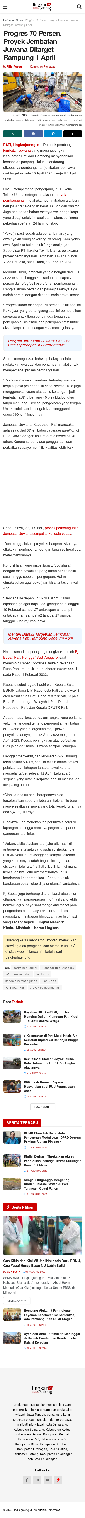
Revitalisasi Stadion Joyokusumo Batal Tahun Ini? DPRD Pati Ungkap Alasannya (50, 1063)
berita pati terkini (25, 967)
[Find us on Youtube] (48, 1480)
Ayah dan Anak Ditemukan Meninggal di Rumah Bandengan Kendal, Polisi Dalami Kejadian (52, 1337)
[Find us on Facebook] (27, 1480)
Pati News (49, 981)
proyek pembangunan (45, 987)
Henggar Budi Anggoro (40, 657)
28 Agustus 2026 (36, 1049)
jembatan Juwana (17, 150)
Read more (16, 1300)
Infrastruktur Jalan (18, 974)
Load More (42, 1106)
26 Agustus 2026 (36, 1096)
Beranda (8, 20)
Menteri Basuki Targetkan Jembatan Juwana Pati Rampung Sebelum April (40, 636)
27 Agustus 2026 (36, 1073)
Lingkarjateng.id (22, 1510)
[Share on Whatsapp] (12, 133)
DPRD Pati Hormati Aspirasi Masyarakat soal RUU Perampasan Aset (49, 1086)
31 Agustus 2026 (36, 1026)
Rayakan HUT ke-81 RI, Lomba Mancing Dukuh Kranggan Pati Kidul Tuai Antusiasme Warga (51, 1016)
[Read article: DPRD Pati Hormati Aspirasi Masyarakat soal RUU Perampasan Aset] (12, 1086)
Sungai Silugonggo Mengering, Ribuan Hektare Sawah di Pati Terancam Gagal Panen (47, 1184)
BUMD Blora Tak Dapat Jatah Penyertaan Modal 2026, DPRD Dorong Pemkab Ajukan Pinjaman (52, 1137)
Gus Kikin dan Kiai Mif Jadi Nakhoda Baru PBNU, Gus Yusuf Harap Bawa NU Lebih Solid (42, 1263)
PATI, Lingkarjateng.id (21, 144)
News (19, 20)
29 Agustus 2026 (36, 1348)
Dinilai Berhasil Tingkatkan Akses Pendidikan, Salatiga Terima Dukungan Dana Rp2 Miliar (53, 1160)
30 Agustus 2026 (36, 1324)
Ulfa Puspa (14, 66)
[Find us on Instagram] (37, 1480)
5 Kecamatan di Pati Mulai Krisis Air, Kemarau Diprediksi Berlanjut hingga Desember (51, 1039)
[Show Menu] (5, 6)
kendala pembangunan (21, 981)
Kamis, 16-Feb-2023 (42, 66)
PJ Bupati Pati (15, 987)
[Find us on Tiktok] (58, 1480)
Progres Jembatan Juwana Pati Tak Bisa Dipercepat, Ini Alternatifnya (39, 342)
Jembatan (42, 974)
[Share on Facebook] (33, 133)
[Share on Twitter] (72, 133)
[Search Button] (79, 6)
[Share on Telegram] (53, 133)
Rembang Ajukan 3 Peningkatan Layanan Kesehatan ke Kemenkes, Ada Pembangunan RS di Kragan (49, 1314)
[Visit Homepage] (42, 6)
